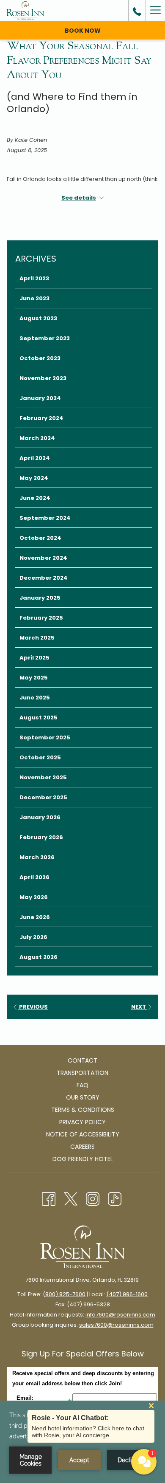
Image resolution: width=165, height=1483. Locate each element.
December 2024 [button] (43, 578)
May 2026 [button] (33, 897)
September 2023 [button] (44, 338)
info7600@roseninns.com (120, 1315)
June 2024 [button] (34, 498)
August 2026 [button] (38, 957)
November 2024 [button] (43, 558)
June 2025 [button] (34, 698)
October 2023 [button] (39, 358)
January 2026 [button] (39, 817)
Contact (82, 1060)
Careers (82, 1146)
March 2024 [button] (37, 438)
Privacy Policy (82, 1122)
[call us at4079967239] (137, 11)
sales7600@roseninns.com (116, 1325)
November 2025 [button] (43, 777)
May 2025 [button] (33, 678)
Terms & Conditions (82, 1109)
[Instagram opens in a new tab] (92, 1198)
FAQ (82, 1085)
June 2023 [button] (34, 298)
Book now (83, 30)
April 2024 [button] (34, 458)
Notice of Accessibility (82, 1134)
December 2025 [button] (43, 797)
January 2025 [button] (39, 598)
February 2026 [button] (41, 837)
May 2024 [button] (33, 478)
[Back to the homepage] (25, 10)
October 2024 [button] (40, 538)
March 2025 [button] (37, 638)
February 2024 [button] (41, 418)
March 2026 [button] (37, 857)
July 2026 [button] (33, 937)
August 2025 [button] (38, 717)
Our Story (82, 1097)
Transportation (82, 1073)
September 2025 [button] (44, 737)
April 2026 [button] (34, 877)
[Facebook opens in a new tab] (48, 1198)
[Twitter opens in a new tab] (70, 1198)
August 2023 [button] (38, 318)
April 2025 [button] (34, 658)
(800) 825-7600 (64, 1294)
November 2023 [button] (42, 378)
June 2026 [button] (34, 917)
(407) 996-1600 (127, 1294)
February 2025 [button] (41, 618)
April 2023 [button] (34, 278)
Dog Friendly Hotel (82, 1159)
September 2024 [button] (45, 518)
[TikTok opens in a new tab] (114, 1198)
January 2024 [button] (40, 398)
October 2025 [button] (40, 757)
